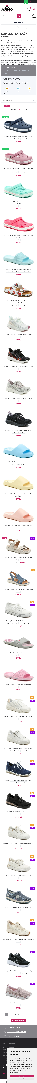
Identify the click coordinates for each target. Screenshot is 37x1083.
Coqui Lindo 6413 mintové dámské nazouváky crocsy (18, 202)
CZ (26, 1)
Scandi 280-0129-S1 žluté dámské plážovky (18, 493)
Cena (16, 70)
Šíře (5, 74)
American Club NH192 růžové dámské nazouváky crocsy (18, 169)
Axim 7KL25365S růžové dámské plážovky (18, 652)
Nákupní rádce (13, 1036)
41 (26, 138)
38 (14, 138)
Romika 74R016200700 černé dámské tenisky (18, 812)
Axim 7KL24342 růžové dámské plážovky (18, 684)
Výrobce (7, 70)
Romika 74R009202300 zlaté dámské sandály (18, 557)
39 (18, 138)
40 (22, 138)
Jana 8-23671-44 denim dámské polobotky (18, 907)
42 (29, 206)
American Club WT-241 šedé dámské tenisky (18, 398)
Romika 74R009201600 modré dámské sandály (18, 589)
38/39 (18, 464)
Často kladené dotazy (16, 1032)
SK (30, 1)
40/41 (23, 464)
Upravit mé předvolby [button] (22, 1079)
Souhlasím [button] (22, 1076)
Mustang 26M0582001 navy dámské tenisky (18, 780)
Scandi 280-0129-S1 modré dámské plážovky (18, 462)
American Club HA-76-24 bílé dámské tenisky (18, 334)
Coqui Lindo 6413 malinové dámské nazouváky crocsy (18, 236)
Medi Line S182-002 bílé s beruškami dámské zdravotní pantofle (18, 302)
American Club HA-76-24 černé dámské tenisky (18, 366)
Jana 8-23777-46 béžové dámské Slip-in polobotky (19, 939)
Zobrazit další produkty (18, 1020)
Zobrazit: (13, 109)
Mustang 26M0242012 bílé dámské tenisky (18, 621)
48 (22, 109)
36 (8, 206)
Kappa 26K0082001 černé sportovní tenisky (18, 971)
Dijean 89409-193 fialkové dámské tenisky (18, 1002)
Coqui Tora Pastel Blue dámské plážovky (18, 269)
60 (26, 109)
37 (10, 138)
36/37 (13, 464)
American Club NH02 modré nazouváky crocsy (18, 136)
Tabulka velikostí (14, 1028)
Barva (25, 70)
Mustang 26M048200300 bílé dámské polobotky (18, 748)
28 (19, 109)
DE (34, 1)
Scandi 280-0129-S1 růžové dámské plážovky (19, 525)
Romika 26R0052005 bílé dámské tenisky (18, 875)
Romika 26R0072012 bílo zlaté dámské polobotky (18, 843)
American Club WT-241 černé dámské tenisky (18, 430)
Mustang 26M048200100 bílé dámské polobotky (18, 716)
